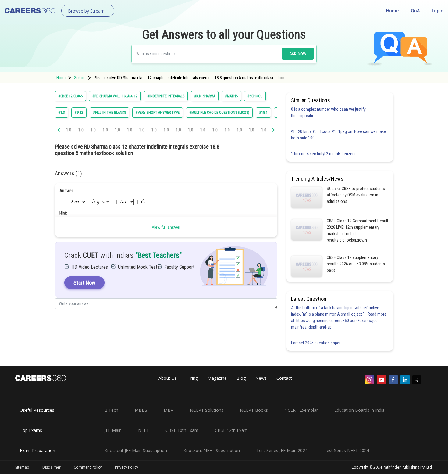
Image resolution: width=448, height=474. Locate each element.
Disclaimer (51, 467)
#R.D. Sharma (204, 96)
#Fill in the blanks (109, 112)
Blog (241, 378)
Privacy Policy (126, 467)
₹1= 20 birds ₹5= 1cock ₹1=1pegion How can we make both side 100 (338, 134)
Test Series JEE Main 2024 (282, 450)
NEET (143, 430)
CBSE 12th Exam (231, 430)
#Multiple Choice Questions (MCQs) (219, 112)
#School (254, 96)
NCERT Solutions (206, 410)
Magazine (217, 378)
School (80, 77)
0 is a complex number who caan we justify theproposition (328, 112)
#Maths (231, 96)
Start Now (84, 282)
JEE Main (113, 430)
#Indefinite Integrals (165, 96)
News (261, 378)
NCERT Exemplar (301, 410)
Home (392, 10)
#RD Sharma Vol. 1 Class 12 (114, 96)
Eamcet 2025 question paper (316, 342)
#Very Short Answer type (158, 112)
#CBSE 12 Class (70, 96)
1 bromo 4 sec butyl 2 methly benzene (324, 153)
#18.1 (263, 112)
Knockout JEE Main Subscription (136, 450)
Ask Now (297, 53)
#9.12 (79, 112)
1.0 (68, 129)
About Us (167, 378)
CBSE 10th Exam (181, 430)
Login (437, 10)
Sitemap (22, 467)
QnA (415, 10)
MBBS (141, 410)
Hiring (192, 378)
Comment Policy (88, 467)
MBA (168, 410)
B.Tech (111, 410)
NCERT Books (254, 410)
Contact (284, 378)
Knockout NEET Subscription (211, 450)
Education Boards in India (359, 410)
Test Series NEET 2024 (346, 450)
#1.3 (61, 112)
